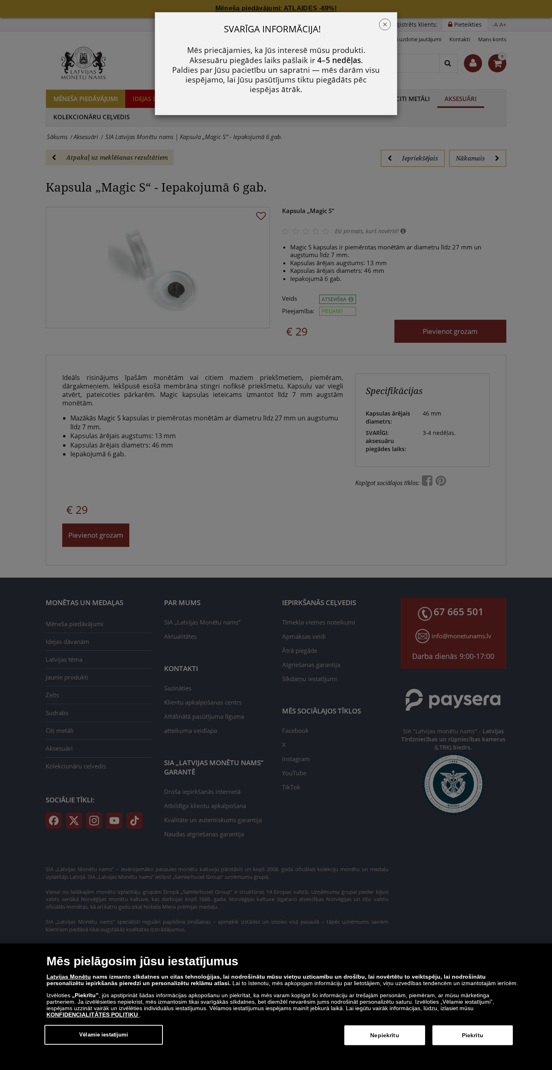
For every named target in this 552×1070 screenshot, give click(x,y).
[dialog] (276, 1006)
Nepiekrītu (384, 1035)
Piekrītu (472, 1035)
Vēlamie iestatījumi (103, 1035)
